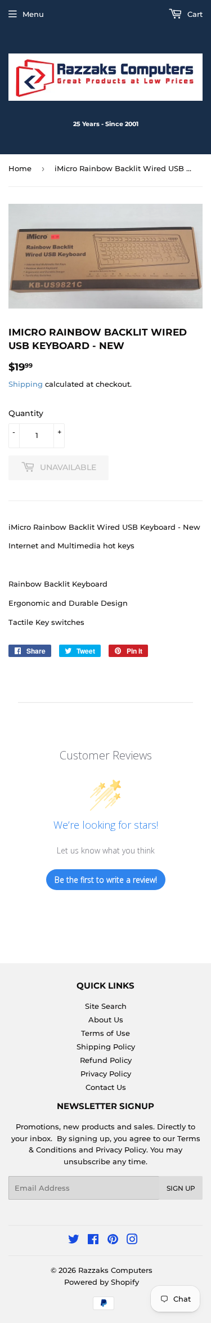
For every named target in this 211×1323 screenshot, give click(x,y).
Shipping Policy (106, 1046)
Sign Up (181, 1188)
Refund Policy (106, 1060)
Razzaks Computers (115, 1270)
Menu (33, 14)
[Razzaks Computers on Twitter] (73, 1240)
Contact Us (106, 1087)
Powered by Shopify (101, 1281)
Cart (194, 14)
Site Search (106, 1006)
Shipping (25, 383)
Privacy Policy (105, 1073)
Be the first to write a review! (106, 879)
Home (20, 168)
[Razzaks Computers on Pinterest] (113, 1240)
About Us (105, 1019)
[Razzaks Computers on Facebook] (93, 1240)
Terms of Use (105, 1033)
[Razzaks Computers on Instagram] (132, 1240)
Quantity (25, 413)
